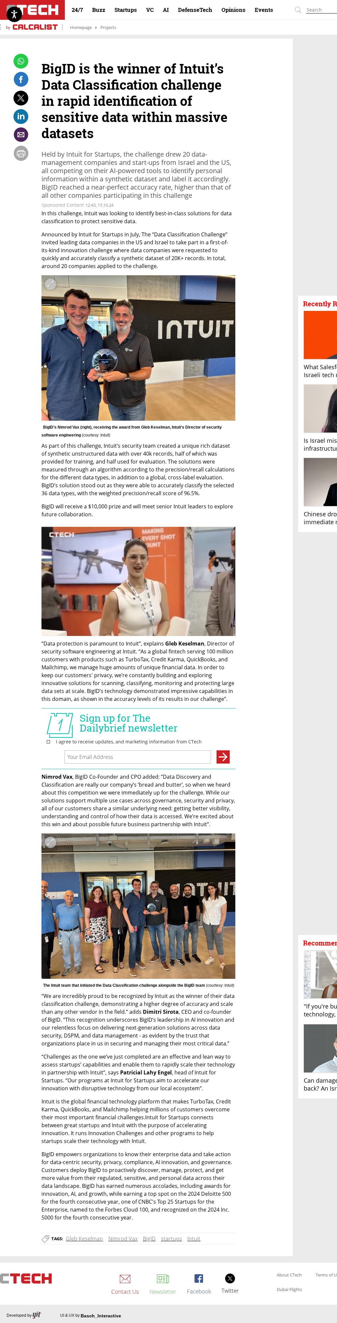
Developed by (19, 1315)
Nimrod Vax (123, 1238)
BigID (149, 1238)
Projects (108, 27)
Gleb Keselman (84, 1238)
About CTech (289, 1275)
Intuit (193, 1238)
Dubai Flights (289, 1289)
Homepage (81, 27)
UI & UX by (90, 1315)
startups (171, 1238)
